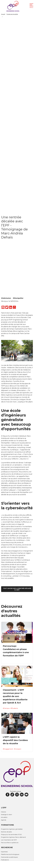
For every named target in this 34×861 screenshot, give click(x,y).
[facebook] (7, 794)
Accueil (3, 14)
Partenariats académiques (9, 857)
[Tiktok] (12, 794)
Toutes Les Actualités (12, 14)
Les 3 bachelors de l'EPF (9, 840)
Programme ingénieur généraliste (11, 829)
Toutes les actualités (11, 633)
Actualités (4, 817)
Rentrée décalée (6, 832)
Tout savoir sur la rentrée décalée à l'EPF (17, 589)
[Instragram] (17, 794)
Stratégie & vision (6, 814)
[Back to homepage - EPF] (13, 6)
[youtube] (26, 794)
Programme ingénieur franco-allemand (13, 837)
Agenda (3, 820)
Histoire (3, 812)
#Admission (6, 298)
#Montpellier (18, 298)
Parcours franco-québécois (9, 842)
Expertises (4, 851)
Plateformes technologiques (10, 854)
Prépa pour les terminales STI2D (11, 834)
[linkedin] (22, 794)
